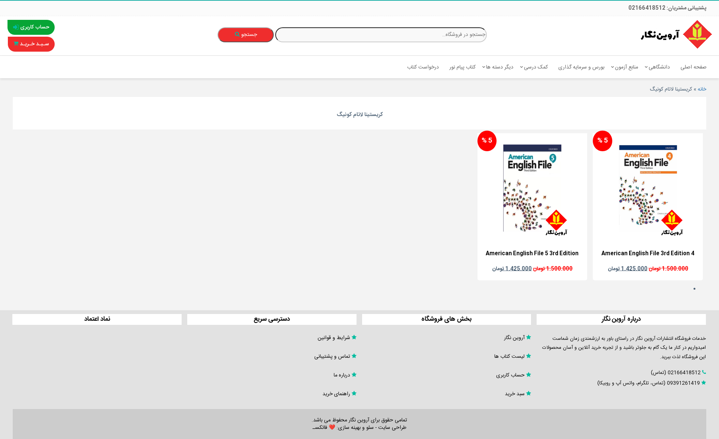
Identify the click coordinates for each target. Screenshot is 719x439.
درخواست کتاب (423, 67)
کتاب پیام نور (462, 67)
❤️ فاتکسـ (324, 427)
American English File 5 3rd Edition (532, 253)
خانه (702, 89)
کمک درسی (536, 67)
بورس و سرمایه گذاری (581, 67)
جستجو (248, 34)
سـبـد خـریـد (33, 44)
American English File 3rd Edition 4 (647, 253)
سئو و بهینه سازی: (354, 427)
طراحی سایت (392, 427)
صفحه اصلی (693, 67)
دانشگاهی (659, 67)
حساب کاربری (34, 27)
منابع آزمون (626, 67)
